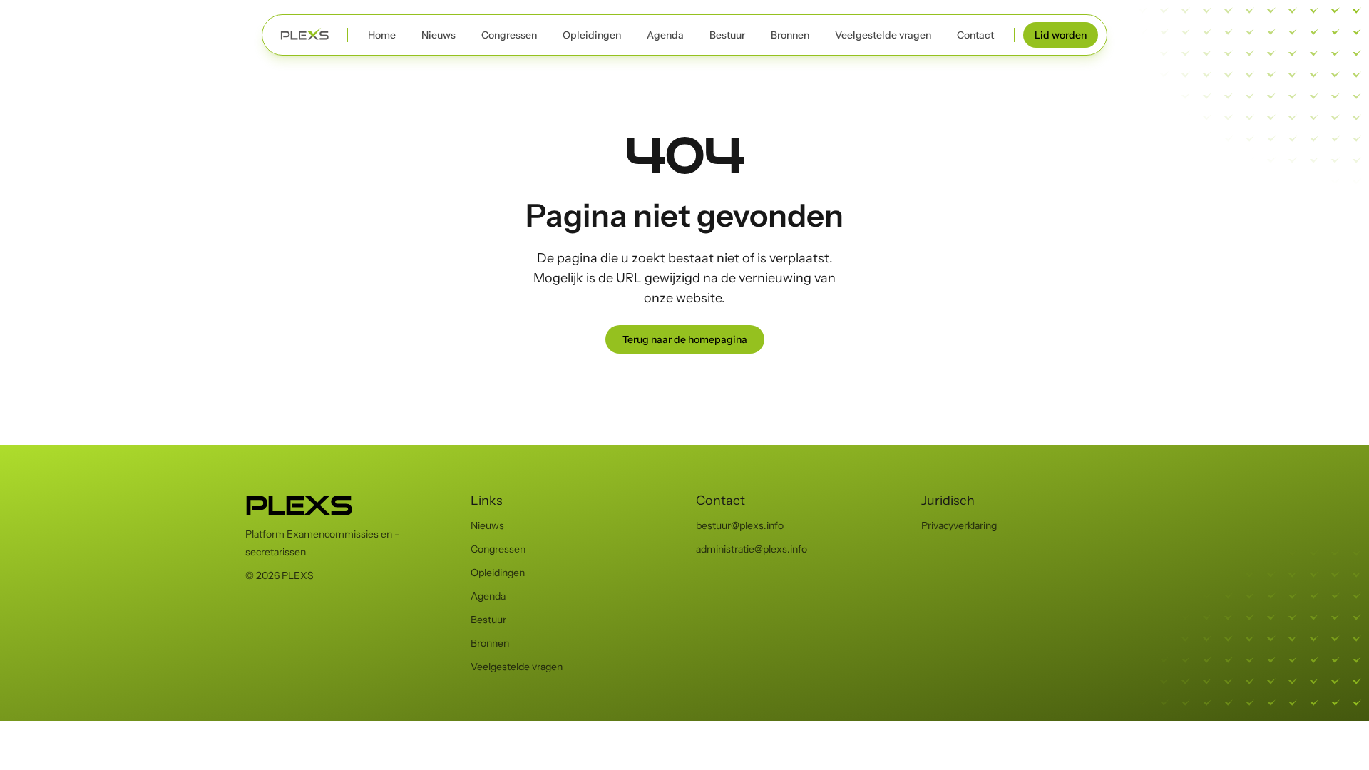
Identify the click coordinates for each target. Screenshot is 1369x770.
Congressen (509, 35)
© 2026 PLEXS (279, 575)
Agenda (665, 35)
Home (382, 35)
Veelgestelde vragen (883, 35)
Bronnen (790, 35)
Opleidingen (592, 35)
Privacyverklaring (959, 525)
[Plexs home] (305, 35)
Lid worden (1061, 35)
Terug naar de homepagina (684, 339)
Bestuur (727, 35)
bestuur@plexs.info (740, 525)
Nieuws (438, 35)
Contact (975, 35)
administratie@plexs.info (751, 549)
